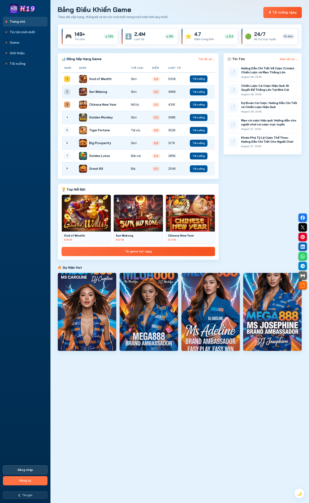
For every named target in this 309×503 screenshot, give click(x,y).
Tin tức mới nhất (22, 32)
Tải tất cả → (206, 59)
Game (14, 43)
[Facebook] (302, 217)
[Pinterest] (302, 237)
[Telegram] (302, 266)
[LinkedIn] (302, 246)
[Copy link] (302, 285)
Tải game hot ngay (138, 251)
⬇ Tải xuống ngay (283, 12)
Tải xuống (17, 64)
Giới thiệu (17, 53)
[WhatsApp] (302, 256)
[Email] (302, 275)
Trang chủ (17, 22)
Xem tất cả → (289, 59)
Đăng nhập (25, 470)
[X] (302, 227)
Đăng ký (25, 480)
